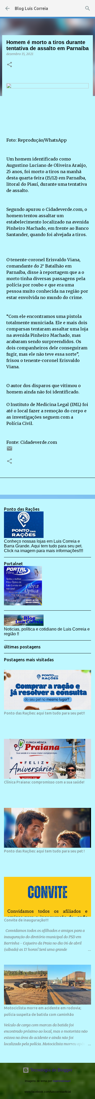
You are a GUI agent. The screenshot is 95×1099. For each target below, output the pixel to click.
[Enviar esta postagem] (9, 450)
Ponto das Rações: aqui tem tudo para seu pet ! (44, 851)
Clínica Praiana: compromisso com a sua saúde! (44, 782)
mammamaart (61, 1080)
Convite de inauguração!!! (26, 920)
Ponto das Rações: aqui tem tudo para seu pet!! (44, 713)
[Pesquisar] (87, 8)
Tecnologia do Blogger (50, 1070)
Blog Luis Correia (31, 8)
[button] (9, 64)
